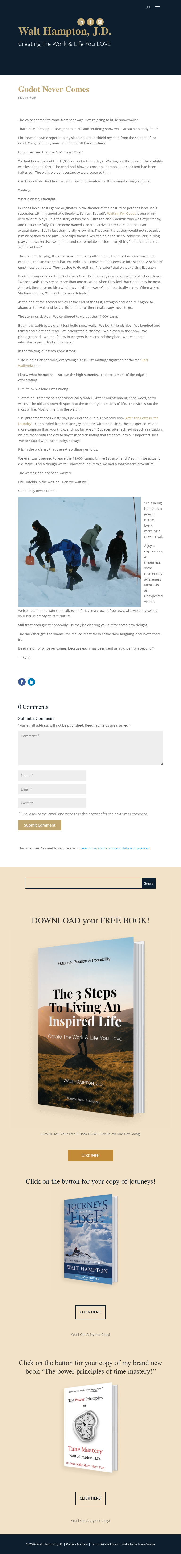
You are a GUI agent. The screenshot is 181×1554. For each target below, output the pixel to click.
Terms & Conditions (105, 1544)
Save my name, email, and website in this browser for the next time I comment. (86, 814)
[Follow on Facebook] (90, 22)
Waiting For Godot (121, 213)
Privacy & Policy (77, 1544)
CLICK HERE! (90, 1312)
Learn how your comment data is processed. (116, 848)
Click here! (90, 1155)
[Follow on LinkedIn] (81, 22)
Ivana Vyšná (146, 1544)
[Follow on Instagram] (100, 22)
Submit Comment (39, 825)
